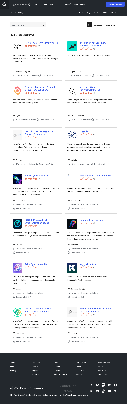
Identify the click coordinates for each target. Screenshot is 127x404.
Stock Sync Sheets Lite (37, 175)
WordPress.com (105, 363)
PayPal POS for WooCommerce (41, 43)
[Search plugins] (43, 24)
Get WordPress (115, 4)
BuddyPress (104, 374)
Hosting (13, 370)
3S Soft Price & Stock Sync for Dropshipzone (37, 221)
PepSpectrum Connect (92, 220)
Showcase (36, 363)
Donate (80, 370)
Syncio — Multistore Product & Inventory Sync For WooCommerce (40, 88)
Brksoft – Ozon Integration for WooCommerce (39, 133)
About (12, 363)
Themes (35, 367)
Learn (56, 363)
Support (57, 367)
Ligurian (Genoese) (41, 388)
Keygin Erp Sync (88, 264)
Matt (100, 367)
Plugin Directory (16, 12)
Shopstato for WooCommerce (96, 175)
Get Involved (81, 363)
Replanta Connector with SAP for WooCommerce (38, 310)
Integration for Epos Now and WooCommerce (93, 44)
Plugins (35, 370)
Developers (59, 370)
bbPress (102, 370)
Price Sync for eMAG (36, 264)
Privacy (13, 374)
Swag (79, 374)
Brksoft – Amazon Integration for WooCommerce (95, 310)
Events (78, 367)
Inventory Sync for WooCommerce (90, 88)
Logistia (84, 131)
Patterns (35, 374)
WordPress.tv (60, 374)
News (12, 367)
